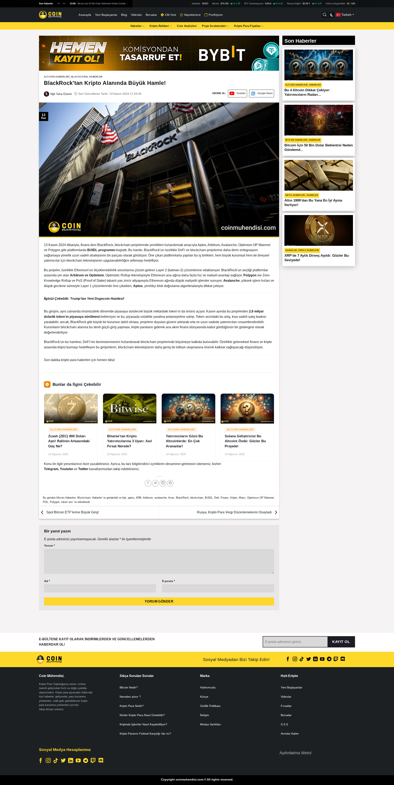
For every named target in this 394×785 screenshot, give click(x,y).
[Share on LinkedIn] (162, 483)
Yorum (49, 545)
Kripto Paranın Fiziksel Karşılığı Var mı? (145, 733)
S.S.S (284, 724)
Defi (216, 497)
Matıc (242, 497)
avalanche (161, 497)
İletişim (204, 715)
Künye (204, 696)
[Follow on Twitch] (336, 659)
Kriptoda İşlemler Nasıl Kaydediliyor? (143, 724)
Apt (124, 497)
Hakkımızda (207, 687)
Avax (171, 497)
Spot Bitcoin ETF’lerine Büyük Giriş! (72, 512)
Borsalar (151, 14)
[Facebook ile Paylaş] (148, 483)
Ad (47, 581)
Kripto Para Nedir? (132, 706)
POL (45, 502)
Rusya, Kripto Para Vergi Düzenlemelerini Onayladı (235, 512)
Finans (225, 497)
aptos (131, 497)
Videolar (136, 14)
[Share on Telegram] (170, 483)
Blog (124, 14)
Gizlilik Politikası (210, 706)
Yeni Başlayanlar (106, 14)
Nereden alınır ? (130, 696)
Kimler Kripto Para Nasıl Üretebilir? (142, 715)
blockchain (196, 497)
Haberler (136, 25)
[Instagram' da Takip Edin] (295, 659)
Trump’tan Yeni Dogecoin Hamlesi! (97, 298)
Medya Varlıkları (210, 724)
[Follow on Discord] (342, 659)
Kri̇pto (233, 497)
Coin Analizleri (187, 25)
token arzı (67, 502)
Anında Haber (290, 733)
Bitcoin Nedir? (129, 687)
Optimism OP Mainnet (260, 497)
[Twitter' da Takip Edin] (308, 659)
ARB (138, 497)
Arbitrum (148, 497)
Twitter (83, 469)
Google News (265, 93)
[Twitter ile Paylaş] (155, 483)
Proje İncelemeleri (214, 25)
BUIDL (209, 497)
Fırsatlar (286, 706)
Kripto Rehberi (159, 25)
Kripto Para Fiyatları (247, 25)
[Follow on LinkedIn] (315, 659)
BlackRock (182, 497)
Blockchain (79, 76)
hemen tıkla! (106, 360)
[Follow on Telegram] (329, 659)
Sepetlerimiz (192, 14)
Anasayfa (85, 14)
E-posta (168, 581)
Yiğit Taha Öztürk (60, 94)
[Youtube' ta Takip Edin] (322, 659)
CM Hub (170, 14)
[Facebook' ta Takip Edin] (288, 659)
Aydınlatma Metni (295, 753)
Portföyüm (216, 14)
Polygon (55, 502)
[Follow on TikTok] (301, 659)
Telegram (51, 469)
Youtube (241, 93)
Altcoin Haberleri (57, 76)
